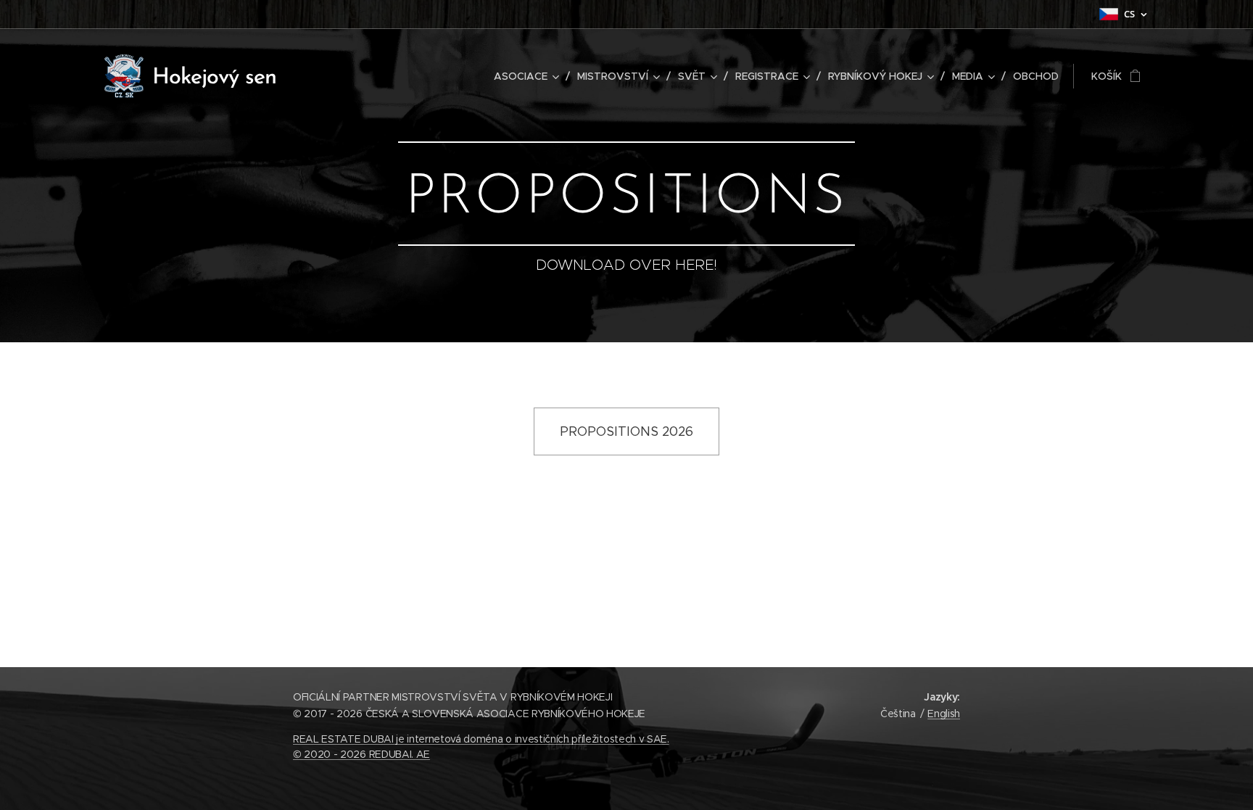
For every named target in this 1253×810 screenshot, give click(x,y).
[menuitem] (530, 76)
